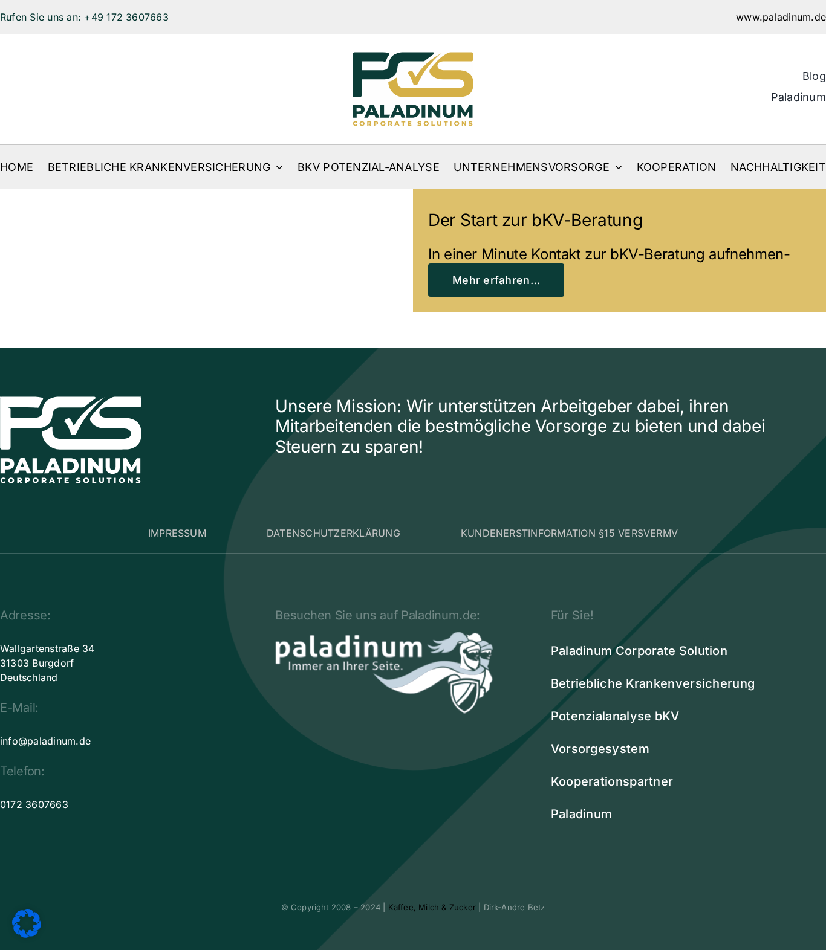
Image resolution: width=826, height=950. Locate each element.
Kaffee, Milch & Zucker (432, 907)
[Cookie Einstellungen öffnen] (26, 934)
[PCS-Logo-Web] (413, 57)
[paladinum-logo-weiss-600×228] (384, 636)
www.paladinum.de (781, 17)
